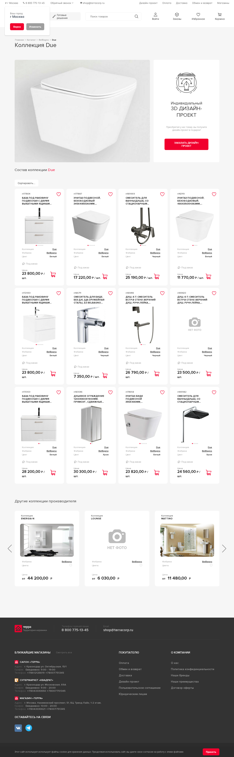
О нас (175, 663)
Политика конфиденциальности (192, 669)
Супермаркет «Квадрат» (36, 680)
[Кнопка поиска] (136, 16)
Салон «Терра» (30, 662)
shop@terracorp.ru (118, 630)
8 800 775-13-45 (75, 630)
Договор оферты (182, 687)
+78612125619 (36, 672)
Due (54, 249)
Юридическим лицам (133, 694)
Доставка (125, 675)
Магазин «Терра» (31, 698)
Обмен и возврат (130, 669)
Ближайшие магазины (32, 652)
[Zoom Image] (82, 111)
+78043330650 (36, 690)
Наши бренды (180, 675)
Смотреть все (64, 652)
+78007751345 (55, 672)
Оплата (124, 663)
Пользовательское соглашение (140, 687)
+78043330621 (36, 709)
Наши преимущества (185, 681)
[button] (155, 16)
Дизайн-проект (129, 681)
